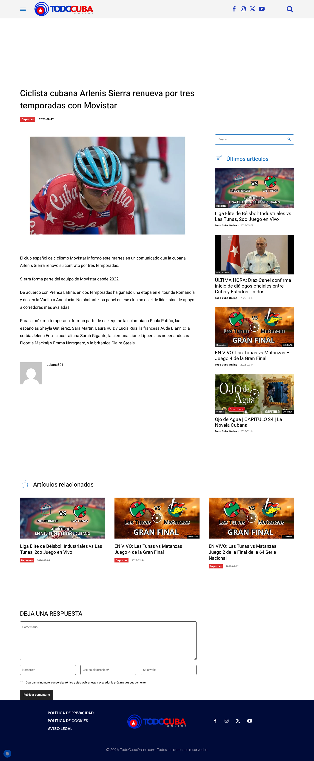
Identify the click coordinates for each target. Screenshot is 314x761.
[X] (252, 9)
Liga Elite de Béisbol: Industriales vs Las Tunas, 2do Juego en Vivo (253, 216)
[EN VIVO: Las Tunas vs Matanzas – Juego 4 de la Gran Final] (254, 327)
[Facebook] (234, 9)
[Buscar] (289, 139)
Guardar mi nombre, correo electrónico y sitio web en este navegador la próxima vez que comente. (86, 682)
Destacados (222, 272)
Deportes (27, 119)
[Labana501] (31, 373)
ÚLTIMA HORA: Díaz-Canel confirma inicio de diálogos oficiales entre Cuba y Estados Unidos (253, 285)
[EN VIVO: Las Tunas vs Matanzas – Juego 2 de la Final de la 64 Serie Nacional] (251, 518)
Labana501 (55, 364)
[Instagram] (243, 9)
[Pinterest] (95, 234)
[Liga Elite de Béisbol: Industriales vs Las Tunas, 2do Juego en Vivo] (254, 188)
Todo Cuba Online (226, 225)
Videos (220, 411)
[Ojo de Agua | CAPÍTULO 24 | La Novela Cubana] (254, 394)
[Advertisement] (157, 53)
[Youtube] (261, 9)
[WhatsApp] (110, 234)
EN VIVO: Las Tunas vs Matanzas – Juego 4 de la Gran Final (252, 355)
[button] (290, 9)
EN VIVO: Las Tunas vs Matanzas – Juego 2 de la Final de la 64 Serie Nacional (244, 552)
